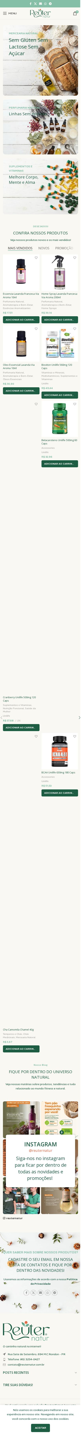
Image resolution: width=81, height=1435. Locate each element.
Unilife (45, 383)
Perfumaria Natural (13, 301)
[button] (21, 319)
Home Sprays (49, 308)
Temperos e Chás (12, 1034)
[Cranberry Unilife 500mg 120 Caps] (21, 547)
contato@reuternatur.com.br (26, 1364)
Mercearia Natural (25, 1037)
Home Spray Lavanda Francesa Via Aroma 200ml (59, 295)
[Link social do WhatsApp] (45, 3)
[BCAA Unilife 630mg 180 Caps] (59, 751)
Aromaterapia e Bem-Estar (18, 304)
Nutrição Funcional (13, 708)
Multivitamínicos (50, 375)
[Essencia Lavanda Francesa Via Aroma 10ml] (21, 272)
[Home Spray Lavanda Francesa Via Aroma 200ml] (59, 272)
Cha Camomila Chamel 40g (18, 1029)
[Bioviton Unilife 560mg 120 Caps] (59, 343)
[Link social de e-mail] (40, 3)
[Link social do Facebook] (30, 3)
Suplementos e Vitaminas (17, 705)
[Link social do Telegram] (50, 3)
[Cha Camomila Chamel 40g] (21, 880)
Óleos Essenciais (12, 379)
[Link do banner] (40, 60)
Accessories (48, 448)
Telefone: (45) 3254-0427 (24, 1359)
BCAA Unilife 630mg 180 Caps (58, 772)
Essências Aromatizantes (16, 308)
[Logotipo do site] (40, 13)
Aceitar (40, 1428)
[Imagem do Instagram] (21, 1119)
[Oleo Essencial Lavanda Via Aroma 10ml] (21, 343)
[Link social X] (35, 3)
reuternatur (14, 1218)
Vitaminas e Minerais (52, 372)
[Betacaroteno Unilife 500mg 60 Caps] (59, 419)
